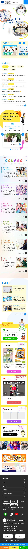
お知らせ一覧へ (20, 105)
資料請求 (20, 536)
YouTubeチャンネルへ (14, 402)
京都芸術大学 (5, 540)
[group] (10, 50)
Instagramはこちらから (14, 421)
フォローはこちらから (10, 434)
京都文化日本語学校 (14, 540)
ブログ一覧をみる (20, 314)
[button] (19, 43)
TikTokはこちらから (14, 371)
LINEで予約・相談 (24, 547)
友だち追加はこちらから (10, 338)
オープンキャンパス (4, 547)
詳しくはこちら (14, 144)
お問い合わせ (8, 536)
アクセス (5, 497)
